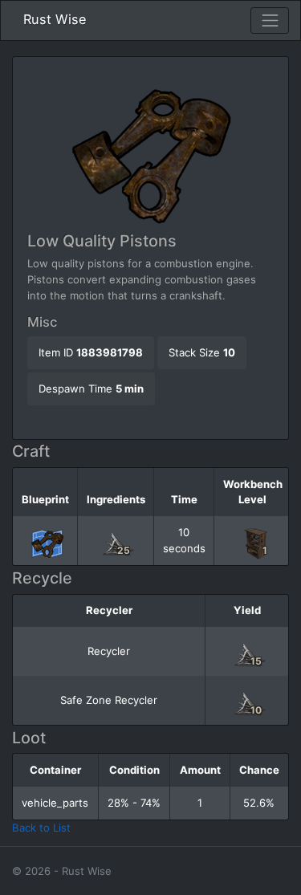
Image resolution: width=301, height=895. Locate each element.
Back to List (41, 827)
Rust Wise (55, 19)
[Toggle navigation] (269, 21)
